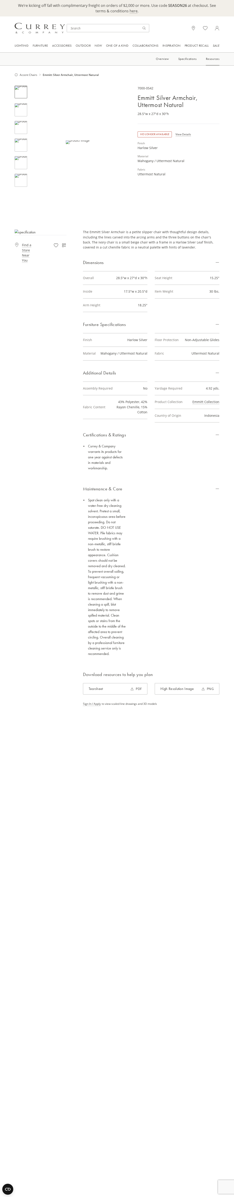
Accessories (62, 45)
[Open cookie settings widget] (7, 1189)
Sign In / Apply (92, 703)
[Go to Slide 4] (21, 145)
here (134, 10)
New (98, 45)
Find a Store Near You (26, 252)
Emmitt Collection (205, 402)
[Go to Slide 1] (21, 92)
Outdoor (83, 45)
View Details (183, 134)
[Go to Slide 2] (21, 109)
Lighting (22, 45)
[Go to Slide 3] (21, 127)
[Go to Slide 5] (21, 162)
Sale (216, 45)
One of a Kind (117, 45)
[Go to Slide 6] (21, 180)
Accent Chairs (28, 75)
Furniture (40, 45)
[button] (78, 142)
